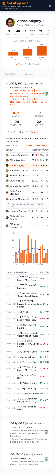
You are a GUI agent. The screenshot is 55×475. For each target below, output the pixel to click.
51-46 (42, 286)
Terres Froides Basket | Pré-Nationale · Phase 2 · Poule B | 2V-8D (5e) (29, 440)
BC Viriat (24, 312)
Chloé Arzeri (16, 160)
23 (47, 155)
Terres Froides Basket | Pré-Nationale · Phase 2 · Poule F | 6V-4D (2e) (28, 102)
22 (47, 165)
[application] (27, 52)
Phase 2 (23, 132)
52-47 (43, 278)
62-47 (42, 312)
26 (47, 160)
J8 (13, 334)
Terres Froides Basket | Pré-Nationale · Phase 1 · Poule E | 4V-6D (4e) (29, 463)
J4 (13, 304)
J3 (13, 294)
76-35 (43, 393)
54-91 (42, 294)
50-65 (42, 344)
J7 (13, 326)
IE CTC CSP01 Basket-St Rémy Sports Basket (28, 304)
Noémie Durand (17, 175)
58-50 (43, 304)
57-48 (43, 352)
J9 (13, 344)
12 (47, 175)
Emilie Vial (15, 181)
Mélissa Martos (17, 199)
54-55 (42, 388)
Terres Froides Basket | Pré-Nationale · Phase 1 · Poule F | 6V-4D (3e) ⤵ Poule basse (28, 93)
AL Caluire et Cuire (28, 352)
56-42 (43, 326)
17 (47, 170)
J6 (13, 318)
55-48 (43, 383)
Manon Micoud (17, 170)
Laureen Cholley (18, 211)
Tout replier (28, 74)
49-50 (43, 368)
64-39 (42, 362)
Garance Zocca (17, 186)
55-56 (42, 408)
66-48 (42, 357)
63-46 (42, 400)
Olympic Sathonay (28, 357)
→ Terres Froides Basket (35, 145)
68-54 (43, 334)
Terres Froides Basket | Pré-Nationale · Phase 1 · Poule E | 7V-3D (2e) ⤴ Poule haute (29, 433)
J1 (13, 278)
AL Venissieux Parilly (29, 362)
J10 (14, 408)
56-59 (42, 318)
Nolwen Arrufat (17, 155)
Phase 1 (11, 132)
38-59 (42, 376)
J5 (13, 312)
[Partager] (43, 21)
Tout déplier (10, 74)
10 (47, 181)
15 (47, 186)
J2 (13, 286)
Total (33, 132)
